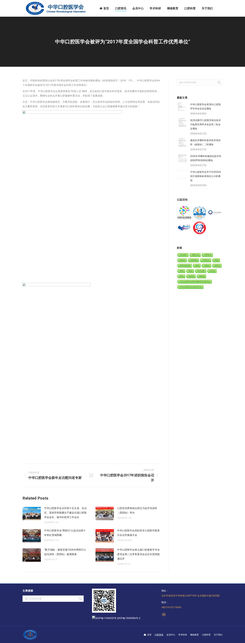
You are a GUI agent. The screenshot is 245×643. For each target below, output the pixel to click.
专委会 (206, 265)
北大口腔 (201, 271)
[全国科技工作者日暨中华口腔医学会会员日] (199, 212)
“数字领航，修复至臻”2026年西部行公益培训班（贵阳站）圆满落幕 (65, 552)
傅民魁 (201, 276)
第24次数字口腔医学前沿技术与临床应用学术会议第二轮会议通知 (205, 124)
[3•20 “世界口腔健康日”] (214, 212)
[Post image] (31, 513)
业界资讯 (207, 255)
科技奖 (191, 276)
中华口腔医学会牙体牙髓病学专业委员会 (195, 281)
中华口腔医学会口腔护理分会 (191, 287)
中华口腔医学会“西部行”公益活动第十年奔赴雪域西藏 (65, 533)
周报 (216, 260)
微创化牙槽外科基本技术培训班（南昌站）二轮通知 (205, 142)
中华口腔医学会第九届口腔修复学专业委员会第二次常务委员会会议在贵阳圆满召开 (138, 554)
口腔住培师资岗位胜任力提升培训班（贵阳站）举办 (137, 510)
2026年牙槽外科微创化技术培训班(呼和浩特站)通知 (205, 158)
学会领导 (183, 255)
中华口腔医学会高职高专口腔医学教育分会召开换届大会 (138, 533)
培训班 (182, 260)
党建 (197, 265)
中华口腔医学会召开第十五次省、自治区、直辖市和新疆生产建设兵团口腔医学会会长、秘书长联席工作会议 (65, 513)
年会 (190, 271)
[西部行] (184, 228)
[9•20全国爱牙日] (199, 228)
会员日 (212, 271)
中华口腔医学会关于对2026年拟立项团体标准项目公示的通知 (205, 176)
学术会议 (206, 260)
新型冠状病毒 (185, 265)
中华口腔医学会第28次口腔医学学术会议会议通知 (205, 106)
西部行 (217, 265)
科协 (181, 276)
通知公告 (195, 255)
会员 (181, 271)
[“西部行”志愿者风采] (184, 212)
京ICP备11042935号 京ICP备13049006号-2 (117, 618)
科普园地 (193, 260)
